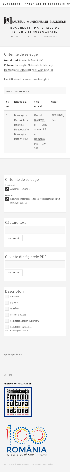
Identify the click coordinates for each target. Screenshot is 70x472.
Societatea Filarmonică (21, 326)
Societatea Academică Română (24, 320)
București (14, 296)
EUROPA (14, 302)
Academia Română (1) (20, 188)
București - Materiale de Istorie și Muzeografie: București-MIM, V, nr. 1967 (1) (35, 200)
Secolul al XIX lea (18, 314)
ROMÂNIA (14, 308)
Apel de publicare (13, 354)
